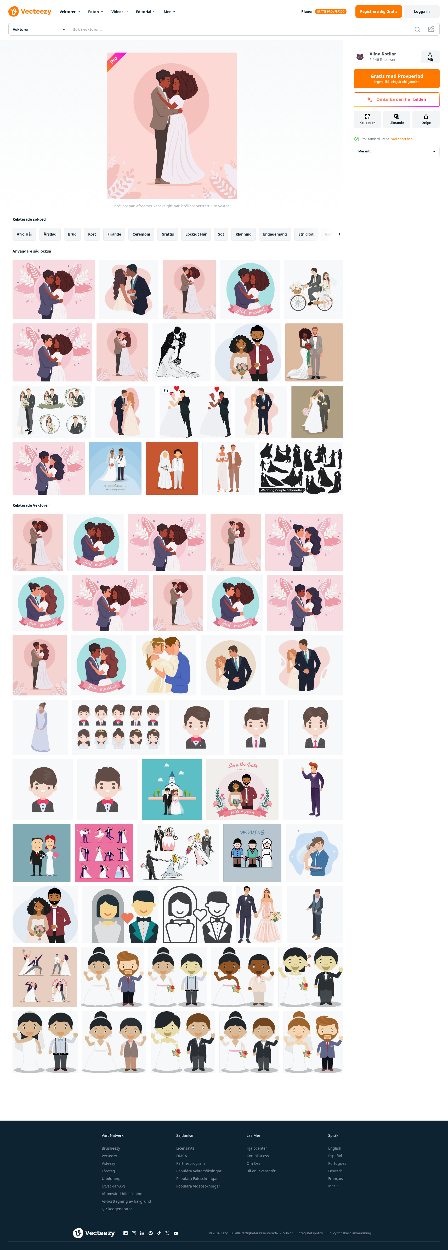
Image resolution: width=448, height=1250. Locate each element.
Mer (167, 11)
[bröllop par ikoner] (178, 853)
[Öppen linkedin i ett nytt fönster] (142, 1233)
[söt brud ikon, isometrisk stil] (40, 727)
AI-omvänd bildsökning (122, 1193)
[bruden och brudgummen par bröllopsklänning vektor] (317, 412)
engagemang (275, 234)
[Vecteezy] (29, 11)
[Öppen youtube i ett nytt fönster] (176, 1233)
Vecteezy (109, 1155)
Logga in (422, 11)
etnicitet (306, 234)
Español (335, 1155)
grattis (168, 234)
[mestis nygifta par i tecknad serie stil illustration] (249, 1042)
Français (335, 1178)
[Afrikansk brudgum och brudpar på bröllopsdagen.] (115, 468)
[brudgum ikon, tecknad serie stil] (313, 789)
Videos (117, 11)
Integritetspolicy (310, 1233)
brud (72, 234)
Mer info (364, 151)
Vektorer (68, 11)
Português (337, 1163)
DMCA (181, 1155)
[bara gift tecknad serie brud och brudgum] (42, 853)
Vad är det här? (402, 139)
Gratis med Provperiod (397, 78)
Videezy (108, 1163)
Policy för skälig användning (349, 1233)
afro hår (24, 234)
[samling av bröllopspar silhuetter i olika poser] (301, 468)
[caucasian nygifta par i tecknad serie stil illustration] (313, 1042)
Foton (93, 11)
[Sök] (417, 29)
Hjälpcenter (257, 1148)
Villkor (288, 1233)
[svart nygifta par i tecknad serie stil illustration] (242, 977)
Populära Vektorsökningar (199, 1170)
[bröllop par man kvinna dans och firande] (45, 977)
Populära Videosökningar (198, 1186)
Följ (430, 59)
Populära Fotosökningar (197, 1178)
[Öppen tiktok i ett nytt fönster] (159, 1233)
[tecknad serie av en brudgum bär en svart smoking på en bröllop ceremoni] (196, 727)
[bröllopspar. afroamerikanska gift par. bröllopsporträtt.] (250, 289)
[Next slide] (335, 234)
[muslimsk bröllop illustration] (172, 468)
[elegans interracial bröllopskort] (314, 352)
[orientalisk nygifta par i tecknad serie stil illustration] (310, 977)
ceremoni (141, 234)
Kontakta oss (258, 1155)
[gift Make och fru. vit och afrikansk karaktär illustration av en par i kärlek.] (195, 412)
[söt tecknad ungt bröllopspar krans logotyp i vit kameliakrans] (52, 412)
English (334, 1148)
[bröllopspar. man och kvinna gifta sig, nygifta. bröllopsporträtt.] (122, 352)
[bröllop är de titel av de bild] (252, 853)
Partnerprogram (190, 1163)
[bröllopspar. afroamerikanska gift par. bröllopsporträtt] (54, 289)
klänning (244, 234)
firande (114, 234)
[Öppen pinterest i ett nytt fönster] (151, 1233)
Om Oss (253, 1163)
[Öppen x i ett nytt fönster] (167, 1233)
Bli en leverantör (261, 1170)
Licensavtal (186, 1148)
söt (221, 234)
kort (92, 234)
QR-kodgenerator (117, 1208)
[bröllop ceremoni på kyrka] (172, 789)
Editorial (143, 11)
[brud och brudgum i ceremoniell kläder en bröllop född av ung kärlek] (118, 727)
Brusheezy (111, 1148)
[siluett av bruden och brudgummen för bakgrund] (181, 352)
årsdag (50, 234)
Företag (108, 1170)
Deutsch (335, 1170)
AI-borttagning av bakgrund (126, 1201)
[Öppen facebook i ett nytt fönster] (125, 1233)
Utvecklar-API (113, 1186)
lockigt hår (196, 234)
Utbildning (111, 1178)
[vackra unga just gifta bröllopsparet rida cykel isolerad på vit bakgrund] (313, 289)
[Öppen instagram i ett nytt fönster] (134, 1233)
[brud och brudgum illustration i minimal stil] (120, 914)
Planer (307, 11)
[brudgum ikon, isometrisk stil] (315, 914)
